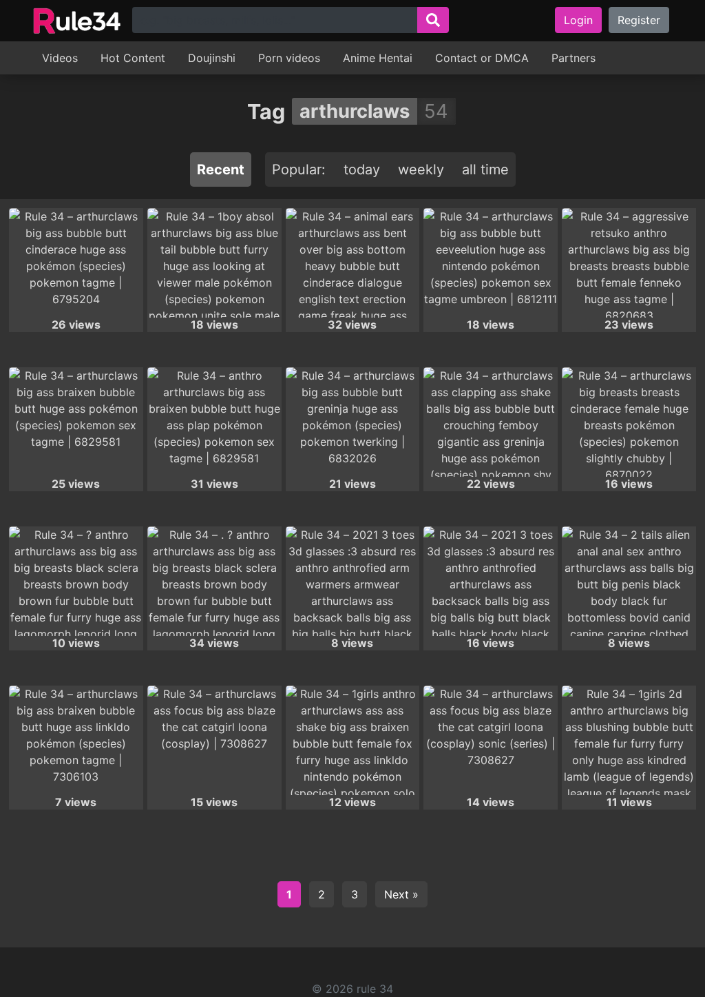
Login (578, 20)
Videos (60, 58)
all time (485, 169)
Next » (401, 894)
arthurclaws (354, 111)
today (362, 169)
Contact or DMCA (482, 58)
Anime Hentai (377, 58)
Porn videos (289, 58)
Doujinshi (211, 58)
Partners (573, 58)
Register (639, 20)
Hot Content (133, 58)
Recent (220, 169)
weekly (421, 169)
